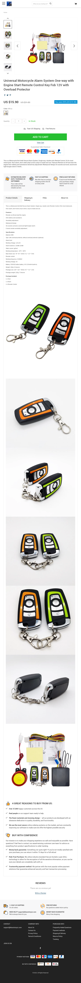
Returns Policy (57, 936)
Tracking (56, 939)
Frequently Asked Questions (62, 927)
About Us (31, 927)
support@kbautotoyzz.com (13, 927)
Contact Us (31, 930)
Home (5, 12)
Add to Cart (40, 137)
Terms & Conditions (34, 936)
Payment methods (59, 930)
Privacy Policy (33, 933)
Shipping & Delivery (59, 933)
